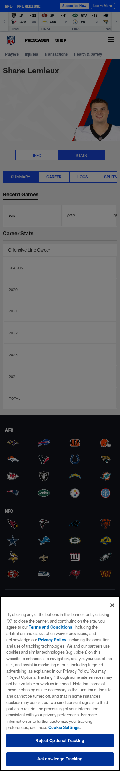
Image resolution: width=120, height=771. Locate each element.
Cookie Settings (64, 727)
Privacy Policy (52, 639)
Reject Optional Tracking (60, 740)
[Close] (112, 605)
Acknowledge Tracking (60, 758)
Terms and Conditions (50, 627)
